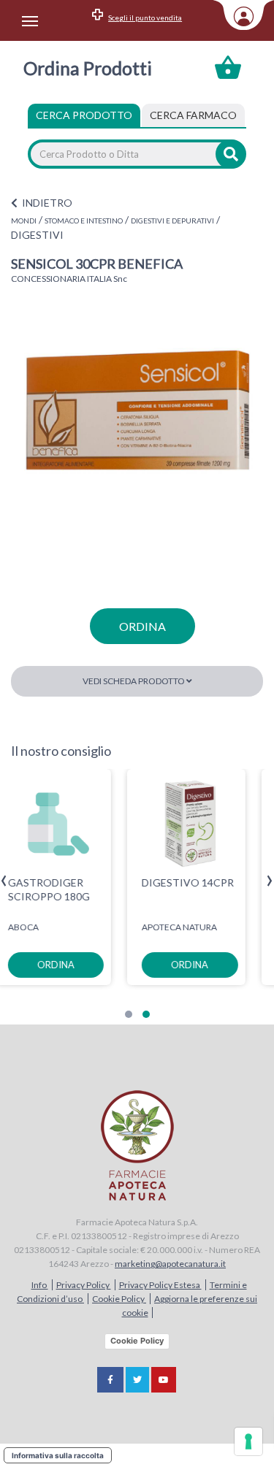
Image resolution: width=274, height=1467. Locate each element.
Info (39, 1284)
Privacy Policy (83, 1284)
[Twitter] (137, 1380)
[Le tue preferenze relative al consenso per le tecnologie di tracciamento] (248, 1441)
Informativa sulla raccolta (58, 1455)
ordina (142, 626)
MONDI (24, 220)
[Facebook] (110, 1380)
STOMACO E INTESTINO (84, 220)
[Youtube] (163, 1380)
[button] (128, 1014)
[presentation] (4, 881)
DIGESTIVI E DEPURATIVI (172, 220)
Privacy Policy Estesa (160, 1284)
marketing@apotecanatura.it (170, 1263)
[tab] (193, 115)
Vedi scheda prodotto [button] (134, 680)
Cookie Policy (119, 1298)
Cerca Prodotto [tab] (84, 115)
